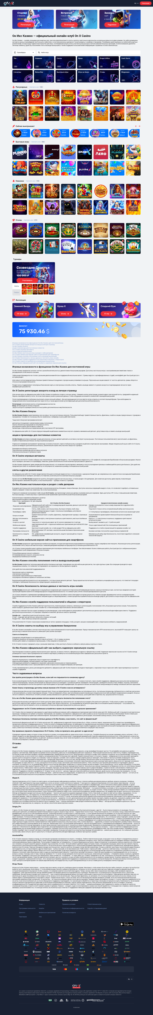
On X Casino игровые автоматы (23, 349)
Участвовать (27, 280)
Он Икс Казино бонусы (20, 346)
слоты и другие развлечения (22, 351)
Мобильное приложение (47, 912)
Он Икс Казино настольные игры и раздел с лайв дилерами (32, 353)
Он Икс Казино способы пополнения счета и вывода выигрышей (34, 356)
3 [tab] (76, 27)
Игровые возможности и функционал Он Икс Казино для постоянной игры (37, 343)
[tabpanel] (33, 19)
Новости (42, 904)
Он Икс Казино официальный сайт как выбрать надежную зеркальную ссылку (39, 363)
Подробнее (112, 25)
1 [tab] (72, 27)
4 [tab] (78, 27)
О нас (21, 904)
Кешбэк (41, 908)
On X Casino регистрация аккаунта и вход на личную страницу (33, 344)
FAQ (40, 917)
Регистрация (145, 3)
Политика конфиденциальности (73, 908)
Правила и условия (68, 904)
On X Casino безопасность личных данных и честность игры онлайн (35, 358)
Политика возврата (69, 912)
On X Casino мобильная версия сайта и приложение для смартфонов (35, 354)
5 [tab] (79, 27)
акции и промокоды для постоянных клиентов (28, 348)
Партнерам (23, 917)
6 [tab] (81, 27)
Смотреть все (35, 87)
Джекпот (22, 912)
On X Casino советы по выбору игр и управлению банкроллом (33, 361)
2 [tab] (74, 27)
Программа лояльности (27, 908)
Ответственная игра (94, 904)
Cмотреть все (37, 142)
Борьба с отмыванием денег (97, 908)
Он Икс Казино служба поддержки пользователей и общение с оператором (38, 359)
